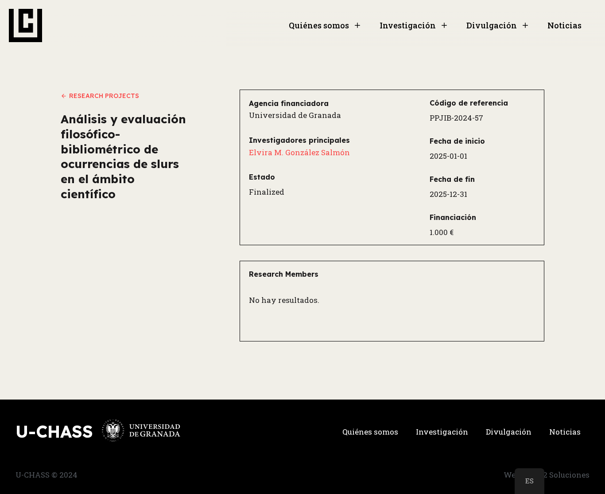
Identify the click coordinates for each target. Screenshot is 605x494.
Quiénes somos (319, 25)
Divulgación (491, 25)
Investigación (408, 25)
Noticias (564, 25)
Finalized (266, 192)
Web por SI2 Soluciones (546, 475)
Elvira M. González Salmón (299, 152)
